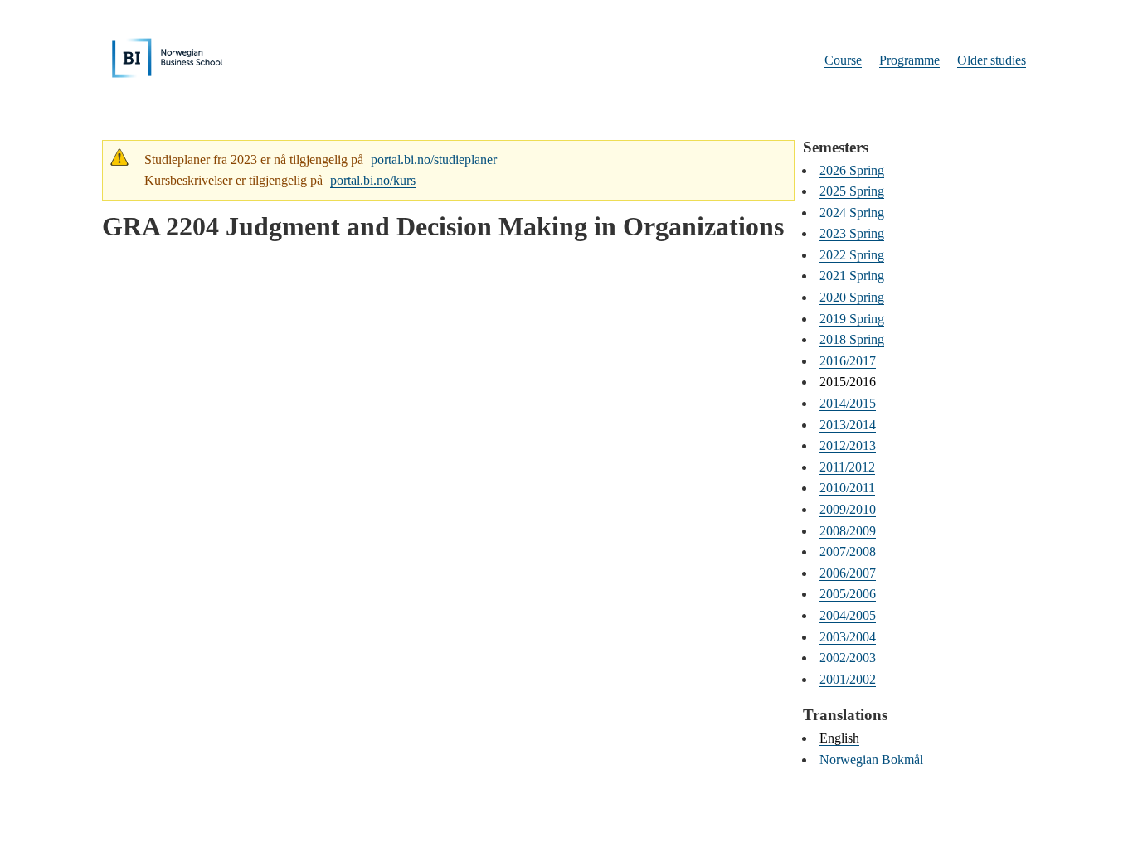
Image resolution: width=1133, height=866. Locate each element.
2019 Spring (851, 319)
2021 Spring (851, 276)
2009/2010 (847, 509)
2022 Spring (851, 255)
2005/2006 (847, 594)
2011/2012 (847, 467)
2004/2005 (847, 615)
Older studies (991, 60)
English (839, 738)
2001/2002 (847, 679)
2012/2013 (847, 445)
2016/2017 (847, 361)
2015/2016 (847, 382)
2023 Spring (851, 233)
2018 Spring (851, 339)
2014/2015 (847, 403)
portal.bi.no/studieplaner (434, 159)
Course (843, 60)
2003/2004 (847, 637)
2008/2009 (847, 531)
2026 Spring (851, 170)
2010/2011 (847, 488)
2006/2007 (847, 573)
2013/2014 (847, 425)
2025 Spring (851, 191)
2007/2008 (847, 551)
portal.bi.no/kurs (373, 180)
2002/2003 (847, 658)
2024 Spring (851, 213)
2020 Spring (851, 297)
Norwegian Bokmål (871, 759)
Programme (909, 60)
